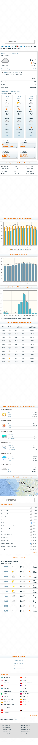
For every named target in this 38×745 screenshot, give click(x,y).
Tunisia (25, 704)
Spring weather (18, 663)
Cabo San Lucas (6, 517)
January (5, 166)
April (4, 173)
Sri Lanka (7, 702)
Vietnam (6, 712)
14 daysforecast (6, 156)
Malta (6, 696)
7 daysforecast (24, 145)
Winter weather (18, 660)
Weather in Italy (24, 734)
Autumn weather (19, 669)
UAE (24, 710)
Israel (25, 691)
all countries (33, 715)
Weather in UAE (24, 727)
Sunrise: (6, 72)
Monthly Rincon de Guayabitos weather (19, 163)
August (3, 93)
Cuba (24, 680)
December (30, 173)
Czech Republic (28, 683)
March (4, 171)
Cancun (3, 520)
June (16, 169)
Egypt (6, 685)
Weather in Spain (6, 731)
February (5, 169)
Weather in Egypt (6, 725)
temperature (7, 145)
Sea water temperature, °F (18, 255)
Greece (6, 688)
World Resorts (6, 46)
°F (16, 719)
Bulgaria (7, 677)
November (30, 171)
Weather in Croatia (25, 731)
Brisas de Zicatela (6, 514)
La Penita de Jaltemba (8, 525)
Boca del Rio (5, 511)
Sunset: (16, 72)
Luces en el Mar (6, 528)
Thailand (26, 702)
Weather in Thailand (25, 725)
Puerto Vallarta (5, 537)
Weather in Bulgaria (6, 729)
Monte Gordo (5, 531)
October (30, 169)
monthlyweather (24, 156)
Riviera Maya (5, 540)
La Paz (3, 522)
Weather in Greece (25, 729)
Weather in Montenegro (7, 734)
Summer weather (19, 666)
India (24, 688)
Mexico (21, 46)
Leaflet (30, 495)
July (16, 171)
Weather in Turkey (6, 727)
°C (14, 719)
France (25, 685)
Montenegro (8, 699)
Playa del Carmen (6, 534)
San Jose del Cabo (7, 543)
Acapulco (4, 508)
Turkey (6, 710)
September (30, 166)
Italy (5, 694)
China (25, 677)
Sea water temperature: (8, 69)
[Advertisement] (19, 19)
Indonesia (7, 691)
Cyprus (6, 683)
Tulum (3, 549)
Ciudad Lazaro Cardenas (8, 546)
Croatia (6, 680)
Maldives (26, 694)
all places (34, 552)
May (16, 166)
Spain (24, 699)
